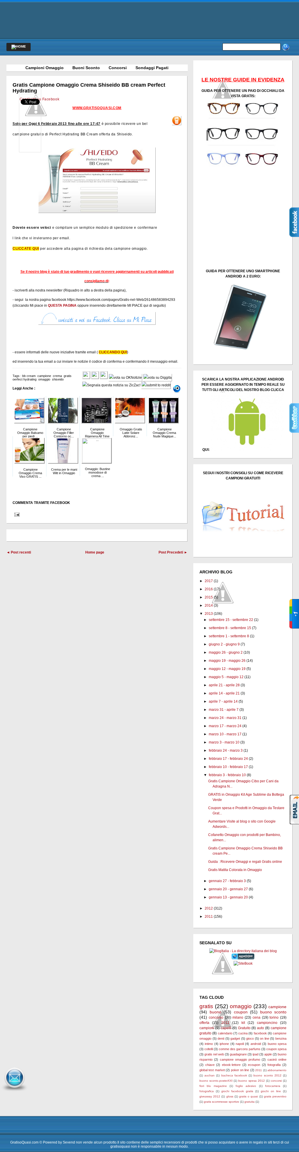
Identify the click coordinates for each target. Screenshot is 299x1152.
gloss (229, 1096)
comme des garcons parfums (239, 1049)
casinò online (276, 1059)
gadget (235, 1038)
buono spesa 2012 (251, 1080)
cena (256, 1017)
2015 (209, 597)
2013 (209, 614)
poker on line (240, 1070)
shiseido (58, 379)
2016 (209, 589)
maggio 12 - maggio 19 (227, 669)
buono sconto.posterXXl (215, 1080)
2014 (209, 605)
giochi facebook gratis (237, 1091)
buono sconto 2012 (267, 1075)
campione (44, 376)
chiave (210, 1065)
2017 (209, 581)
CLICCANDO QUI (113, 352)
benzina (280, 1038)
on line (264, 1038)
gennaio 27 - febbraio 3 (227, 881)
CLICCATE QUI (26, 249)
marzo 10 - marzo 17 (225, 734)
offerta (204, 1023)
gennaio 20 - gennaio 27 (228, 889)
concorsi (276, 1080)
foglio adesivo (246, 1086)
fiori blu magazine (213, 1086)
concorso (216, 1017)
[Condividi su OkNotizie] (125, 378)
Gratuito (244, 1028)
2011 (209, 916)
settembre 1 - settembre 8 (229, 636)
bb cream (29, 376)
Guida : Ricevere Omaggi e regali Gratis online (245, 862)
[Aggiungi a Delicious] (104, 378)
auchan (209, 1075)
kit (243, 1023)
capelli (226, 1028)
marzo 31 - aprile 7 (224, 710)
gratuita (249, 1101)
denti (221, 1038)
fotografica (206, 1091)
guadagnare (238, 1054)
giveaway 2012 (209, 1096)
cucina (243, 1033)
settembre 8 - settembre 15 (230, 628)
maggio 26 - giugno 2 (226, 652)
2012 (209, 908)
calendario (225, 1033)
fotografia (274, 1065)
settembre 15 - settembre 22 (231, 620)
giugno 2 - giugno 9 (224, 644)
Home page (94, 552)
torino (274, 1017)
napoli (240, 1043)
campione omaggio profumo (240, 1059)
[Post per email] (16, 514)
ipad (255, 1054)
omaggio (44, 379)
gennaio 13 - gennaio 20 (228, 897)
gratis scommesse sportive (221, 1101)
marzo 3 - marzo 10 (224, 742)
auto (260, 1028)
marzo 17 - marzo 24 (225, 726)
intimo (209, 1043)
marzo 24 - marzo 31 (225, 718)
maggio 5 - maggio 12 (226, 677)
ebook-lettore (231, 1065)
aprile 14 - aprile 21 (224, 693)
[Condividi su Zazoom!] (176, 388)
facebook (260, 1033)
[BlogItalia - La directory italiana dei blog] (243, 951)
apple (268, 1054)
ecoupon (254, 1065)
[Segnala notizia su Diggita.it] (157, 378)
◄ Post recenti (18, 552)
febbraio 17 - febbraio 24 (228, 759)
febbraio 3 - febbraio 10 (227, 775)
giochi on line (271, 1091)
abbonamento (276, 1070)
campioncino (267, 1023)
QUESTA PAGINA (62, 305)
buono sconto (273, 1012)
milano (237, 1017)
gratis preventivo (275, 1096)
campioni (206, 1028)
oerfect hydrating (24, 379)
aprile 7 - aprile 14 (223, 701)
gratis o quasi (248, 1096)
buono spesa (277, 1043)
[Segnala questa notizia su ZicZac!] (111, 385)
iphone (224, 1043)
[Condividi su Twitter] (95, 378)
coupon (241, 1012)
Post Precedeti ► (173, 552)
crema (57, 376)
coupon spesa (276, 1049)
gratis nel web (214, 1054)
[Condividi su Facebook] (86, 378)
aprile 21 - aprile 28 (224, 685)
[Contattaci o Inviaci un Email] (14, 1091)
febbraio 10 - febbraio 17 (228, 767)
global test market (212, 1070)
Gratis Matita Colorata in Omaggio (235, 870)
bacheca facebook (234, 1075)
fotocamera (272, 1086)
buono (215, 1012)
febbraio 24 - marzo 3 (226, 750)
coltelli (208, 1049)
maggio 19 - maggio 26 (227, 661)
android (256, 1043)
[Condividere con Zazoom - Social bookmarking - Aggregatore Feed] (243, 958)
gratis (68, 376)
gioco (250, 1038)
